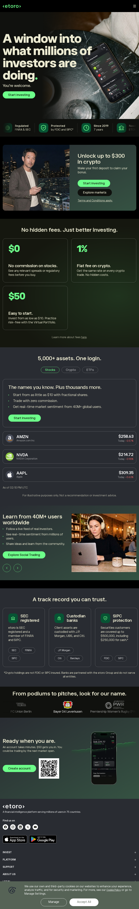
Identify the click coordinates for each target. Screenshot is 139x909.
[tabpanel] (69, 438)
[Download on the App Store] (15, 839)
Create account (19, 768)
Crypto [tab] (71, 370)
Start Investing (24, 418)
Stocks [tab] (50, 370)
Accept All (84, 902)
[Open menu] (134, 6)
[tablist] (69, 370)
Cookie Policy (113, 890)
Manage (53, 902)
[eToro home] (12, 6)
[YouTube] (35, 827)
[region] (69, 895)
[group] (69, 547)
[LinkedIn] (20, 827)
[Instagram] (13, 827)
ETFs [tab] (90, 370)
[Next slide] (18, 572)
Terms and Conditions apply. (95, 200)
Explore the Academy (23, 559)
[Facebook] (5, 827)
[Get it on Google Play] (43, 839)
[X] (28, 827)
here (83, 337)
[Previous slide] (7, 572)
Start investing (19, 95)
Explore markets (94, 192)
